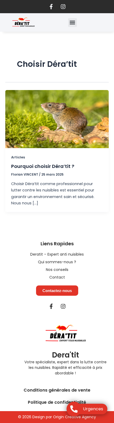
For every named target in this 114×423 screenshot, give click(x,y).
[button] (72, 22)
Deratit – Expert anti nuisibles (57, 254)
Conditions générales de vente (57, 390)
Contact (57, 277)
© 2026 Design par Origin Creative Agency (57, 417)
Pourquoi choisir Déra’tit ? (42, 166)
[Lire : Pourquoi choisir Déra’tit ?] (57, 118)
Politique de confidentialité (57, 402)
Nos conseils (57, 269)
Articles (18, 157)
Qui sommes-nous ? (57, 262)
